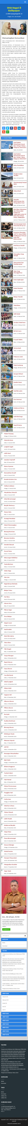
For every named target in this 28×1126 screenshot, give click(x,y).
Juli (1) (4, 1009)
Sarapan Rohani (18, 374)
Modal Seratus (8, 851)
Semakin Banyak (9, 544)
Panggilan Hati (8, 793)
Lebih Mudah (8, 819)
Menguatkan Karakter (10, 864)
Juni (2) (4, 1006)
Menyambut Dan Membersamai (19, 263)
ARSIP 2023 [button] (5, 1020)
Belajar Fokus (8, 590)
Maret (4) (4, 1003)
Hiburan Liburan (9, 701)
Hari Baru (7, 597)
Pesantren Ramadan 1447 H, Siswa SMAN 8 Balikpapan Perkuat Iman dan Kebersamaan (20, 236)
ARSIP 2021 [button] (5, 1027)
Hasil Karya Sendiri (19, 245)
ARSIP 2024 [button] (5, 1017)
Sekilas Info (3, 1096)
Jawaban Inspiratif (9, 460)
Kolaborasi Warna (19, 408)
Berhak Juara (17, 331)
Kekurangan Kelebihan (10, 558)
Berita (3, 942)
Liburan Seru (8, 603)
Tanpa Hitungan (8, 655)
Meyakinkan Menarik (10, 492)
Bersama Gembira (9, 538)
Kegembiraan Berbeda (10, 584)
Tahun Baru (7, 642)
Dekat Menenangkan (10, 525)
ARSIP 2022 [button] (5, 1024)
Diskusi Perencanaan (10, 786)
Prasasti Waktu (18, 339)
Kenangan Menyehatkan (11, 753)
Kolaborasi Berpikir (9, 825)
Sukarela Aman (8, 440)
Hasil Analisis (8, 629)
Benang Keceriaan (9, 531)
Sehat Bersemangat (10, 499)
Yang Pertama (18, 425)
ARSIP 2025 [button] (5, 1013)
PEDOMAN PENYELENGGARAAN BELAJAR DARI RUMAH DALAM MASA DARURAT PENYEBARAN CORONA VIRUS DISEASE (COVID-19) (13, 979)
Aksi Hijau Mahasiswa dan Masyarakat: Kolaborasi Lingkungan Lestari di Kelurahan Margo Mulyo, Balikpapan (20, 213)
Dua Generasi (18, 399)
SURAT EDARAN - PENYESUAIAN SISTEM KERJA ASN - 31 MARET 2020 (13, 984)
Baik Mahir (7, 760)
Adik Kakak (17, 314)
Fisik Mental (7, 779)
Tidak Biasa (17, 305)
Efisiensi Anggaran (9, 766)
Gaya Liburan (8, 668)
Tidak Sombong (18, 365)
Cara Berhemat (8, 675)
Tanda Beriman (8, 564)
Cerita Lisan (7, 799)
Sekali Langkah (8, 682)
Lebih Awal (7, 453)
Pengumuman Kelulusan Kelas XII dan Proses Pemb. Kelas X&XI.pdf (12, 969)
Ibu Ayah (6, 714)
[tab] (14, 993)
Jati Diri (6, 747)
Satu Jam (6, 577)
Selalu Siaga (7, 571)
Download (4, 946)
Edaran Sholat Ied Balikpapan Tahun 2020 (12, 973)
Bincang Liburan (9, 727)
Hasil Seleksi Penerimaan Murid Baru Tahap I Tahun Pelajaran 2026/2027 (20, 156)
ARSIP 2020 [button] (5, 1031)
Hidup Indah (7, 688)
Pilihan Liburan (8, 708)
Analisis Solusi (18, 382)
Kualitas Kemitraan (9, 721)
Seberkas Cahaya (9, 806)
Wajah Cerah (8, 623)
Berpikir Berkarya (9, 505)
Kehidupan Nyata (9, 734)
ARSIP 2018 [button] (5, 1034)
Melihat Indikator (9, 486)
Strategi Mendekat (9, 518)
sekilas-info (3, 1097)
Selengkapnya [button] (6, 929)
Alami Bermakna (9, 636)
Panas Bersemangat (10, 838)
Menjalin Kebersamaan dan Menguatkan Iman (19, 201)
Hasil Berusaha (18, 391)
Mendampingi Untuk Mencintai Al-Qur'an (20, 224)
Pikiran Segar (8, 610)
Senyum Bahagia (9, 845)
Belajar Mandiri (18, 297)
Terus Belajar (8, 616)
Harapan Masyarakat (10, 858)
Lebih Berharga (18, 416)
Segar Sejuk (7, 871)
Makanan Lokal (18, 357)
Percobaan (3, 1094)
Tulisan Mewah (8, 812)
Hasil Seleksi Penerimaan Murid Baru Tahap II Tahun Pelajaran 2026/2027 (20, 145)
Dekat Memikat (18, 288)
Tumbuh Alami (8, 773)
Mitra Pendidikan (19, 165)
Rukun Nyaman (8, 466)
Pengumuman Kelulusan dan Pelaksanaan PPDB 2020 (13, 955)
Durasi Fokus (8, 551)
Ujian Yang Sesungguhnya (18, 272)
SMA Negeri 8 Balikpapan (17, 1119)
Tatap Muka (7, 832)
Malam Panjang (8, 434)
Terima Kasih (17, 348)
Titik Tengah (7, 649)
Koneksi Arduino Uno (10, 479)
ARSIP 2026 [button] (5, 993)
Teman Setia (7, 512)
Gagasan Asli (8, 695)
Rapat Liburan (8, 662)
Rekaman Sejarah (9, 740)
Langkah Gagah (8, 447)
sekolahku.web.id (16, 1123)
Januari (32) (5, 996)
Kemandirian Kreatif (10, 473)
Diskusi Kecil (17, 191)
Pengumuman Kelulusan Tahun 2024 (11, 988)
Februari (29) (5, 1000)
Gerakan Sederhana (19, 322)
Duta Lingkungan (19, 280)
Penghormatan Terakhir (18, 174)
